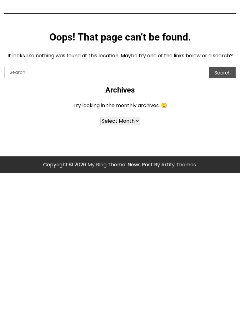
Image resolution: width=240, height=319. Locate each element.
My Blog (97, 164)
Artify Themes (178, 164)
